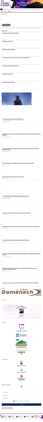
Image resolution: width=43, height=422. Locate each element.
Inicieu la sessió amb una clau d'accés (22, 401)
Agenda (35, 9)
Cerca (3, 300)
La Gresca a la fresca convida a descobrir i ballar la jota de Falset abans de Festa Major (20, 282)
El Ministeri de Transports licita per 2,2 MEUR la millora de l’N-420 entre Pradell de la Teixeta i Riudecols (21, 134)
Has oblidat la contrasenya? (7, 407)
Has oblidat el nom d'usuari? (7, 408)
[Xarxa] (21, 335)
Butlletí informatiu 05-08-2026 (8, 82)
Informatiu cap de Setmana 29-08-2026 (10, 33)
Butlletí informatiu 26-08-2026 (8, 49)
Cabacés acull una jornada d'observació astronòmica (13, 176)
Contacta (2, 11)
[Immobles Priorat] (21, 343)
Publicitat (38, 9)
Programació (18, 9)
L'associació (32, 9)
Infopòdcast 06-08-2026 (7, 74)
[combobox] (9, 300)
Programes (13, 9)
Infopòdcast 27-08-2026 (7, 41)
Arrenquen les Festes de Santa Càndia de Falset (13, 119)
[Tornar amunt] (41, 420)
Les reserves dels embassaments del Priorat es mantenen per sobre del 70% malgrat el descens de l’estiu (20, 149)
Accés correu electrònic (6, 384)
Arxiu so (22, 9)
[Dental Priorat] (21, 328)
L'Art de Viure (6, 25)
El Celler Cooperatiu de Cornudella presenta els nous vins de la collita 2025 (18, 163)
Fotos (28, 9)
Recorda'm (5, 398)
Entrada (21, 404)
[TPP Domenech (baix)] (21, 292)
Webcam (25, 9)
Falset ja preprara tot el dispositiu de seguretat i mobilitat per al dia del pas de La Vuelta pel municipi (21, 254)
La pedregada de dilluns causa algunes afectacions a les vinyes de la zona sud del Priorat (21, 226)
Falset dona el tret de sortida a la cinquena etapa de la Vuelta (16, 196)
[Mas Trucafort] (21, 352)
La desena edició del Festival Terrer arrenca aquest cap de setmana (16, 212)
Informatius (4, 9)
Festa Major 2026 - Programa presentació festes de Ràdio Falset (15, 57)
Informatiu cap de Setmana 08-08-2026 (10, 65)
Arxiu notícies (9, 9)
